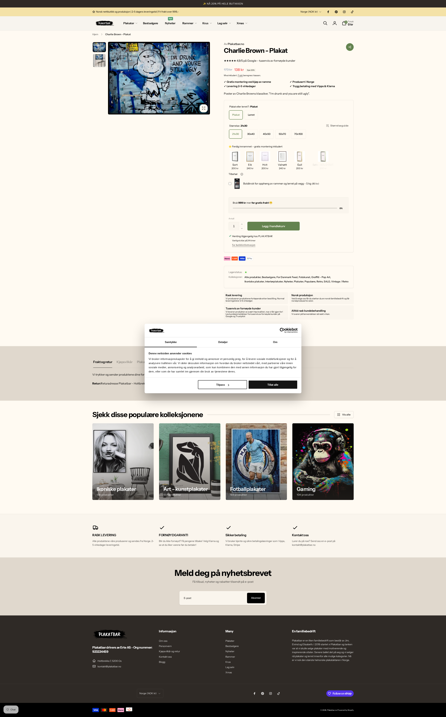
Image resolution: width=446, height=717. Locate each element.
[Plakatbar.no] (109, 638)
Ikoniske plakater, (254, 281)
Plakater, (299, 281)
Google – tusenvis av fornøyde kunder (271, 60)
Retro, (320, 281)
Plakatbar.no (234, 44)
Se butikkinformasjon (243, 245)
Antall (231, 218)
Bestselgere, (269, 277)
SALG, (327, 281)
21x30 (235, 134)
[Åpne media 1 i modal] (159, 78)
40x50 (266, 134)
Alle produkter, (252, 277)
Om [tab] (275, 341)
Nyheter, (288, 281)
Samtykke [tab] (171, 341)
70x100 (298, 134)
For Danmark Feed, (287, 277)
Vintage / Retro (339, 281)
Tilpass (220, 384)
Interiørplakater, (274, 281)
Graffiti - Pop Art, (321, 277)
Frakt (240, 75)
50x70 (282, 134)
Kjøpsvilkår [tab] (124, 362)
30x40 (251, 134)
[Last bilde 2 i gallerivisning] (99, 60)
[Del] (350, 47)
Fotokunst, (305, 277)
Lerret (251, 114)
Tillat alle (272, 384)
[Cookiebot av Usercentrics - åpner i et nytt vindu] (282, 330)
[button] (130, 23)
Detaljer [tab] (223, 341)
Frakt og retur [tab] (102, 362)
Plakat (236, 114)
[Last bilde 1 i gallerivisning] (99, 47)
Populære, (310, 281)
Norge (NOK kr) (309, 11)
